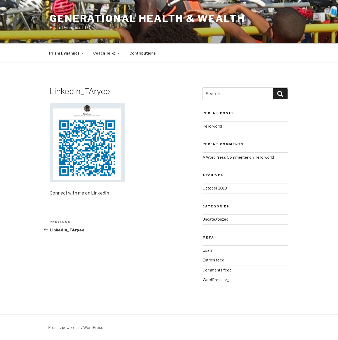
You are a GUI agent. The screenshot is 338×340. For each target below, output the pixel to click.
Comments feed (217, 270)
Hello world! (213, 126)
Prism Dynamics (64, 53)
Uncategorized (215, 219)
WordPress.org (216, 280)
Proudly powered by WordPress (75, 327)
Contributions (142, 53)
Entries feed (213, 260)
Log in (208, 250)
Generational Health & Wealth (147, 18)
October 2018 (215, 188)
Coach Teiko (104, 53)
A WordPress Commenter (225, 157)
